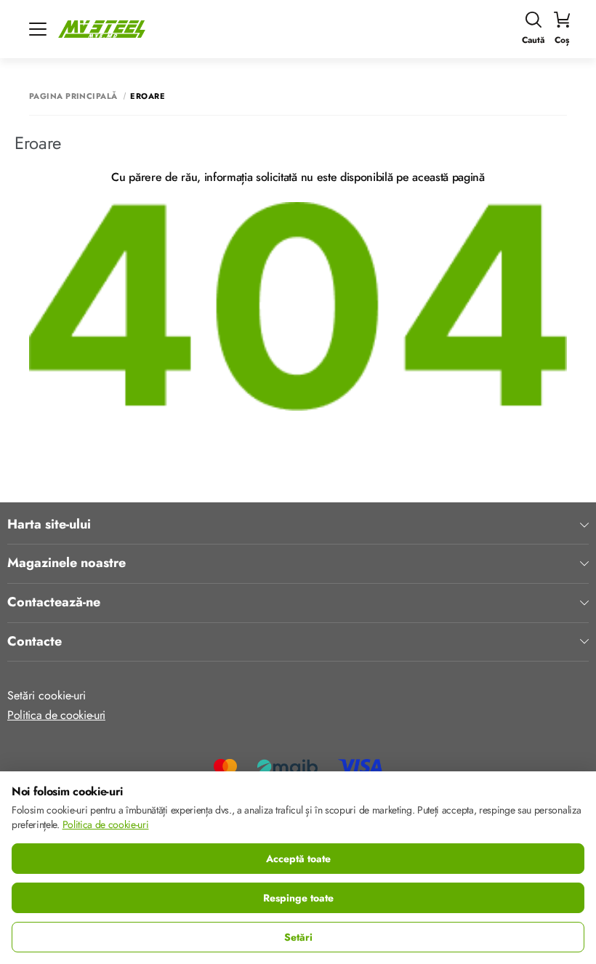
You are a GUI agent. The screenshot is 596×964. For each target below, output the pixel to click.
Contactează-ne (53, 603)
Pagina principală (73, 96)
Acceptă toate (298, 858)
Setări (298, 937)
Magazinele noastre (66, 563)
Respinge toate (298, 898)
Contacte (34, 642)
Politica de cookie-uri (56, 715)
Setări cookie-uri (46, 695)
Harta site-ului (49, 525)
